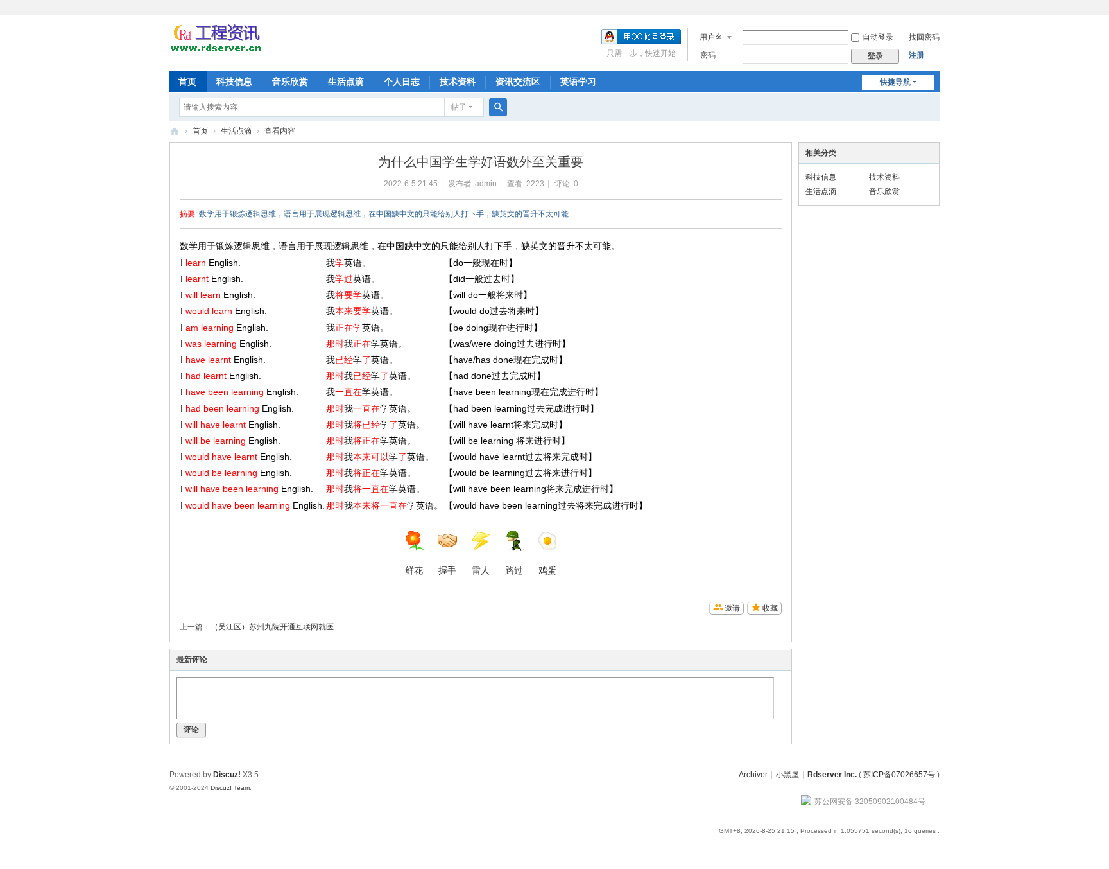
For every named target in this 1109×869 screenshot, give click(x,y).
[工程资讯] (215, 50)
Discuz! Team (230, 787)
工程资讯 (174, 131)
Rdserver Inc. (832, 774)
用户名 (711, 37)
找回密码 (924, 37)
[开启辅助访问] (936, 9)
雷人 (481, 570)
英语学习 (578, 81)
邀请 (732, 608)
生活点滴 (346, 81)
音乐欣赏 (290, 81)
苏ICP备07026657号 (899, 774)
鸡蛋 (547, 570)
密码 (708, 55)
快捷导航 (895, 82)
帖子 (459, 107)
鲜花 (414, 570)
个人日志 (402, 81)
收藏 (770, 608)
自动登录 (878, 37)
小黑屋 (787, 774)
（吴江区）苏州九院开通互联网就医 (272, 626)
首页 (187, 81)
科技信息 (234, 81)
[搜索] (498, 107)
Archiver (753, 774)
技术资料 (458, 81)
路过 (514, 570)
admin (486, 183)
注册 (916, 55)
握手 (447, 570)
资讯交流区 (517, 81)
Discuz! (227, 774)
